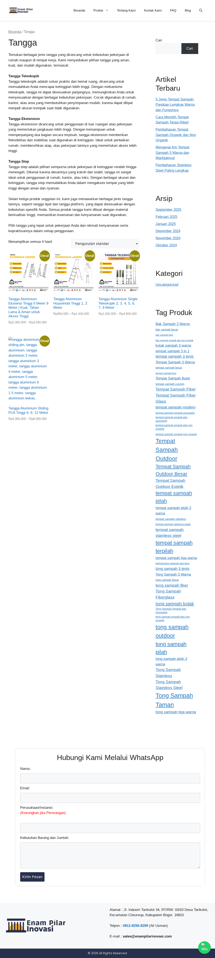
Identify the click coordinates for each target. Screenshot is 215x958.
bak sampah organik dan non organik (174, 340)
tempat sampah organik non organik (176, 434)
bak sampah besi (164, 335)
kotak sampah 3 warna (173, 345)
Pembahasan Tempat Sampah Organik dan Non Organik (176, 134)
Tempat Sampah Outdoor (167, 450)
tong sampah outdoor (172, 631)
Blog (188, 10)
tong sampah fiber (172, 585)
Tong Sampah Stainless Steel (169, 685)
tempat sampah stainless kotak (173, 524)
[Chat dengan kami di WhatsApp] (204, 947)
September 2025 (168, 210)
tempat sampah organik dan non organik (174, 427)
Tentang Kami (126, 10)
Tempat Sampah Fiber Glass (176, 398)
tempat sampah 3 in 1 (172, 351)
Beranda (79, 10)
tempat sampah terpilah (174, 547)
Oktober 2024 (166, 245)
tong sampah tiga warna (176, 712)
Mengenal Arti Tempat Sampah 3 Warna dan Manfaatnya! (172, 152)
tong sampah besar (167, 580)
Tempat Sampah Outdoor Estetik (170, 483)
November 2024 (168, 238)
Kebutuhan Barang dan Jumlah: (44, 838)
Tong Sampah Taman (174, 700)
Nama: (25, 769)
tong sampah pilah (171, 648)
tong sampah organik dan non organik (173, 618)
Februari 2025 (166, 217)
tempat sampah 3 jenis (175, 356)
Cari (159, 40)
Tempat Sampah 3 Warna (175, 362)
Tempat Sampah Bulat (173, 378)
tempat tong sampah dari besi (172, 563)
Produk (98, 10)
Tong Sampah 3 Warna (173, 574)
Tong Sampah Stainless (168, 672)
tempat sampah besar (169, 367)
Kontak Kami (153, 10)
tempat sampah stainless (171, 519)
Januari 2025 (166, 224)
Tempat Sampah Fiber (176, 389)
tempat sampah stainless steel (170, 532)
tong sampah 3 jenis (172, 569)
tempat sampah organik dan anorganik (171, 419)
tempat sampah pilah (174, 497)
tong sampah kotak (175, 603)
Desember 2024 (168, 231)
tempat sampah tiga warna (176, 558)
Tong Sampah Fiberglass (168, 594)
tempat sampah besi (166, 373)
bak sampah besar (167, 329)
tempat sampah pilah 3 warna (173, 510)
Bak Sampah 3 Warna (173, 324)
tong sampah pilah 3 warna (171, 661)
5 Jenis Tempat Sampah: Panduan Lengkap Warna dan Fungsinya (175, 104)
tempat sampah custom (170, 384)
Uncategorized (167, 285)
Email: (25, 788)
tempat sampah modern (175, 407)
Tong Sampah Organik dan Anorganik (171, 610)
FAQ (173, 10)
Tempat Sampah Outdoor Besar (173, 470)
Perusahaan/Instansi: (43, 810)
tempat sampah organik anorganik (175, 412)
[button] (201, 10)
